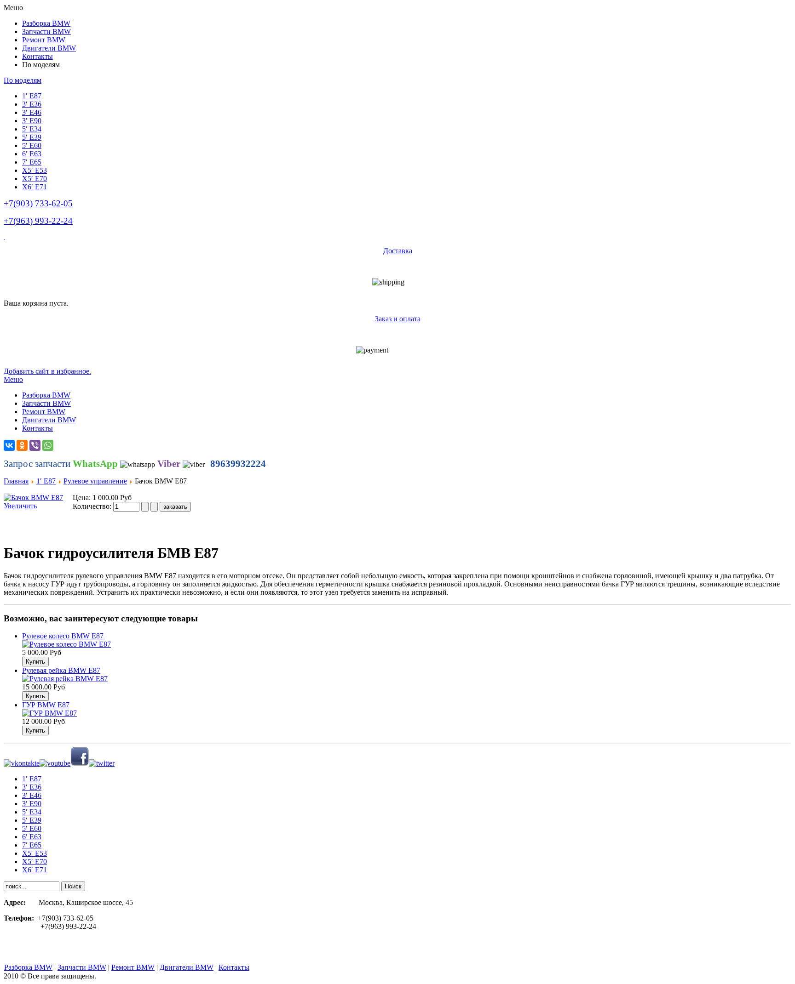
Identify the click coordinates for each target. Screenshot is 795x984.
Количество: (93, 506)
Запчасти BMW (82, 967)
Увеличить (20, 506)
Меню (13, 379)
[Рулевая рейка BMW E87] (65, 679)
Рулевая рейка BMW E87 (61, 670)
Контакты (234, 967)
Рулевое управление (95, 481)
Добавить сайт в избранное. (47, 371)
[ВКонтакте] (9, 445)
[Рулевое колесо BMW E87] (66, 644)
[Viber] (34, 445)
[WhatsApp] (47, 445)
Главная (16, 481)
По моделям (22, 80)
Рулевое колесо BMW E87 (63, 636)
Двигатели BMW (186, 967)
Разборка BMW (28, 967)
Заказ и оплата (398, 319)
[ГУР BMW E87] (49, 713)
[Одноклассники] (22, 445)
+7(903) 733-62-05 (38, 203)
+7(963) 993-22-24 (38, 221)
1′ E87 (46, 481)
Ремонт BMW (133, 967)
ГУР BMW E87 (45, 705)
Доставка (397, 251)
